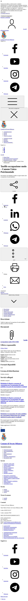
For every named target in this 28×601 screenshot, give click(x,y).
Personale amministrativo (9, 456)
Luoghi (5, 498)
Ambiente (6, 479)
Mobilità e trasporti (8, 473)
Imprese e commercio (9, 467)
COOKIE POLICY (5, 13)
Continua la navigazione (6, 16)
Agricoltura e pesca (8, 483)
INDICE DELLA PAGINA (14, 295)
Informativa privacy (8, 534)
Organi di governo (8, 449)
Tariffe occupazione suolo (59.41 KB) (14, 341)
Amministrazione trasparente (10, 532)
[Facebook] (4, 147)
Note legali (6, 535)
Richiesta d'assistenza (9, 530)
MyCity (3, 599)
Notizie (5, 489)
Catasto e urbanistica (8, 470)
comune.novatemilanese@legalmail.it (12, 523)
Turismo (5, 471)
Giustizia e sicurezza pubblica (11, 477)
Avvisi (5, 492)
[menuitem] (5, 207)
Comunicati (6, 491)
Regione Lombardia (5, 17)
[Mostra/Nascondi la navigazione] (12, 102)
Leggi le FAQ (7, 526)
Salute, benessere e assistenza (10, 481)
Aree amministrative (8, 451)
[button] (8, 131)
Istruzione (6, 141)
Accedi (2, 154)
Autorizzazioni (7, 482)
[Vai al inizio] (1, 428)
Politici (5, 455)
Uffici (5, 452)
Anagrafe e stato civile (9, 463)
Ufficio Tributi (4, 348)
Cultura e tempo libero (9, 465)
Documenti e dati (8, 458)
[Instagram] (4, 150)
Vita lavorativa (7, 466)
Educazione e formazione (10, 475)
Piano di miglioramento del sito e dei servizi (14, 538)
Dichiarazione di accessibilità (10, 536)
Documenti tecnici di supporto (11, 158)
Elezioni (5, 139)
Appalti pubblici (7, 469)
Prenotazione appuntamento (10, 527)
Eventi (5, 499)
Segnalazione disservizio (9, 528)
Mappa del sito (4, 596)
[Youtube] (4, 149)
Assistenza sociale (8, 138)
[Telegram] (4, 152)
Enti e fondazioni (8, 454)
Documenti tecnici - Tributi (10, 160)
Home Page (6, 157)
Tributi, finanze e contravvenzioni (11, 478)
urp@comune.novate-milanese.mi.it (12, 522)
